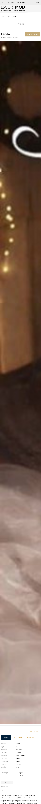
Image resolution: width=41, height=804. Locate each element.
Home (3, 16)
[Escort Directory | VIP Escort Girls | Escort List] (13, 8)
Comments (31, 738)
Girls (8, 16)
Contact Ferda (32, 34)
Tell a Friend (18, 738)
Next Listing (34, 731)
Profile (6, 738)
